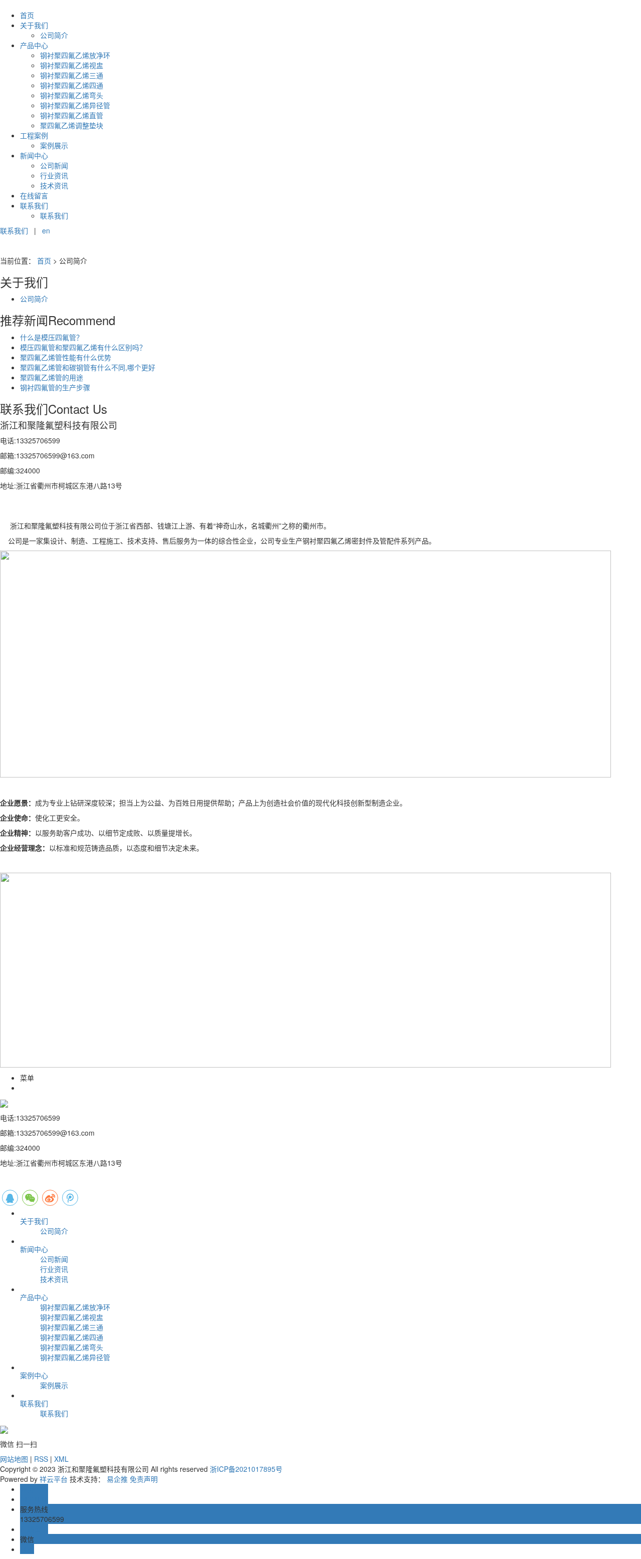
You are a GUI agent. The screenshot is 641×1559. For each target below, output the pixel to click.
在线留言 (34, 195)
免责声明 (144, 1479)
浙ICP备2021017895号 (246, 1469)
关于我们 (34, 25)
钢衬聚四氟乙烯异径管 (75, 105)
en (46, 230)
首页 (27, 15)
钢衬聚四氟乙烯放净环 (75, 55)
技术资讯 (54, 185)
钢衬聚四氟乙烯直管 (71, 115)
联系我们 (34, 205)
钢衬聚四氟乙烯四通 (71, 85)
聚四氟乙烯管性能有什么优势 (65, 357)
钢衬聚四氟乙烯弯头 (71, 95)
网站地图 (14, 1459)
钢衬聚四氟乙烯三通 (71, 75)
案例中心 (34, 1375)
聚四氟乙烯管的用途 (51, 377)
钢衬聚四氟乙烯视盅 (71, 65)
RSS (41, 1459)
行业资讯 (54, 175)
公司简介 (54, 35)
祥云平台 (54, 1479)
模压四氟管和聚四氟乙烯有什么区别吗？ (83, 347)
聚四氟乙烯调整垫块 (71, 125)
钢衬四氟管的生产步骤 (55, 387)
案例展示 (54, 145)
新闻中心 (34, 155)
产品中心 (34, 45)
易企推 (117, 1479)
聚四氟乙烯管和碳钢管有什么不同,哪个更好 (87, 367)
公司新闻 (54, 165)
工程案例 (34, 135)
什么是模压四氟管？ (51, 337)
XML (61, 1459)
